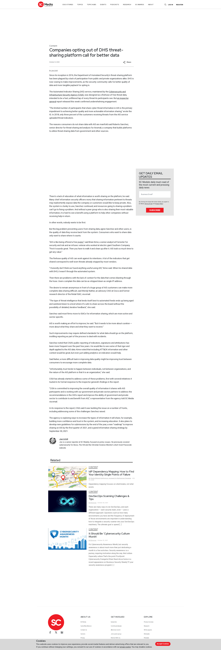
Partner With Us (115, 638)
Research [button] (127, 5)
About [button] (151, 5)
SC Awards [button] (139, 5)
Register (179, 5)
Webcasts (147, 634)
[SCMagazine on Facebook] (50, 632)
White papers (148, 630)
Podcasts (146, 638)
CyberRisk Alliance (86, 626)
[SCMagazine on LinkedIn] (62, 632)
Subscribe (154, 210)
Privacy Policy (159, 203)
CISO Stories (67, 5)
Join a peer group (116, 634)
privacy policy (125, 647)
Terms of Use (148, 203)
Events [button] (103, 5)
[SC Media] (45, 4)
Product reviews (148, 622)
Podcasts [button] (114, 5)
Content (53, 45)
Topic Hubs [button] (91, 5)
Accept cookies (163, 644)
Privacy (83, 638)
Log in (170, 5)
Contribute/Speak (116, 626)
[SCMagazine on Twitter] (56, 632)
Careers (83, 634)
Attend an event (115, 630)
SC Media (83, 622)
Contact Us (84, 630)
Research (146, 626)
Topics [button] (80, 5)
